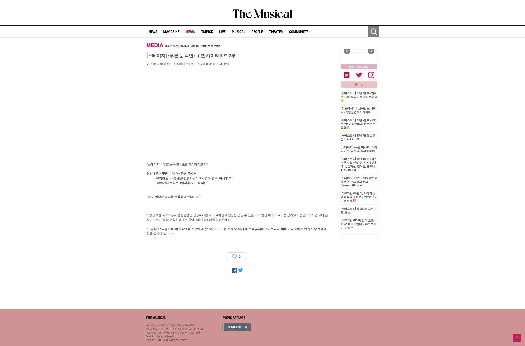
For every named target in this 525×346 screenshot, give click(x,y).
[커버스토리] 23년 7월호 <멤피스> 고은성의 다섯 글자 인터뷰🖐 (359, 96)
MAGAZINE (171, 32)
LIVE (222, 32)
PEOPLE (257, 32)
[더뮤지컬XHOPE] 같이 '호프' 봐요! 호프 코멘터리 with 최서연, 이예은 (358, 224)
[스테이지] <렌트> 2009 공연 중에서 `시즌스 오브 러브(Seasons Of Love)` (359, 181)
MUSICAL (238, 32)
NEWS (153, 32)
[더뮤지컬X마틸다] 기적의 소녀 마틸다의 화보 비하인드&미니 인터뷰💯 (359, 197)
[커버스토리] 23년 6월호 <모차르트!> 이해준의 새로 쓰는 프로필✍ (359, 123)
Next (371, 51)
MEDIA (190, 32)
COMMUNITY (299, 32)
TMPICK (207, 32)
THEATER (276, 32)
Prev (347, 51)
